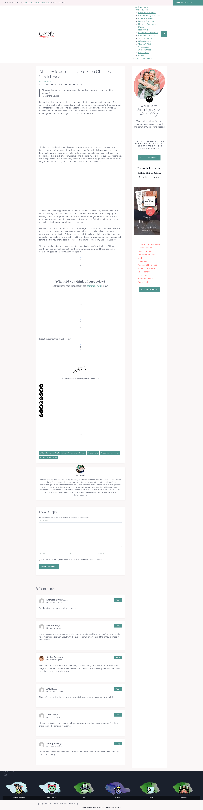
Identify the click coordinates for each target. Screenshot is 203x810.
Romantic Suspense (147, 35)
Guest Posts (143, 53)
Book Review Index (147, 13)
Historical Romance (147, 24)
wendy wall (52, 743)
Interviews (142, 55)
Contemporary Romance (149, 15)
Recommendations (144, 58)
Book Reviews (45, 81)
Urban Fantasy (144, 41)
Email (72, 554)
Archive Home (141, 7)
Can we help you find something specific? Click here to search (149, 173)
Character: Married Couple (50, 453)
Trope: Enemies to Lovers (110, 453)
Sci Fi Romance (145, 38)
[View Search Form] (164, 34)
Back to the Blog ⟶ (185, 3)
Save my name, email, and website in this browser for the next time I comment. (71, 560)
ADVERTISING (110, 808)
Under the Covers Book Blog (36, 3)
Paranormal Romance (148, 33)
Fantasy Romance (146, 21)
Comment (44, 520)
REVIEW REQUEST (98, 808)
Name (43, 554)
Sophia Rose (52, 657)
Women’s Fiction (145, 44)
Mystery (141, 27)
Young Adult (143, 47)
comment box (94, 285)
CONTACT (118, 808)
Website (100, 554)
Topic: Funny (93, 453)
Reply (118, 600)
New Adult (143, 30)
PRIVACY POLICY (87, 808)
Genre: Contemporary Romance (73, 453)
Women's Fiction (145, 279)
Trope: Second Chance (48, 457)
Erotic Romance (145, 18)
